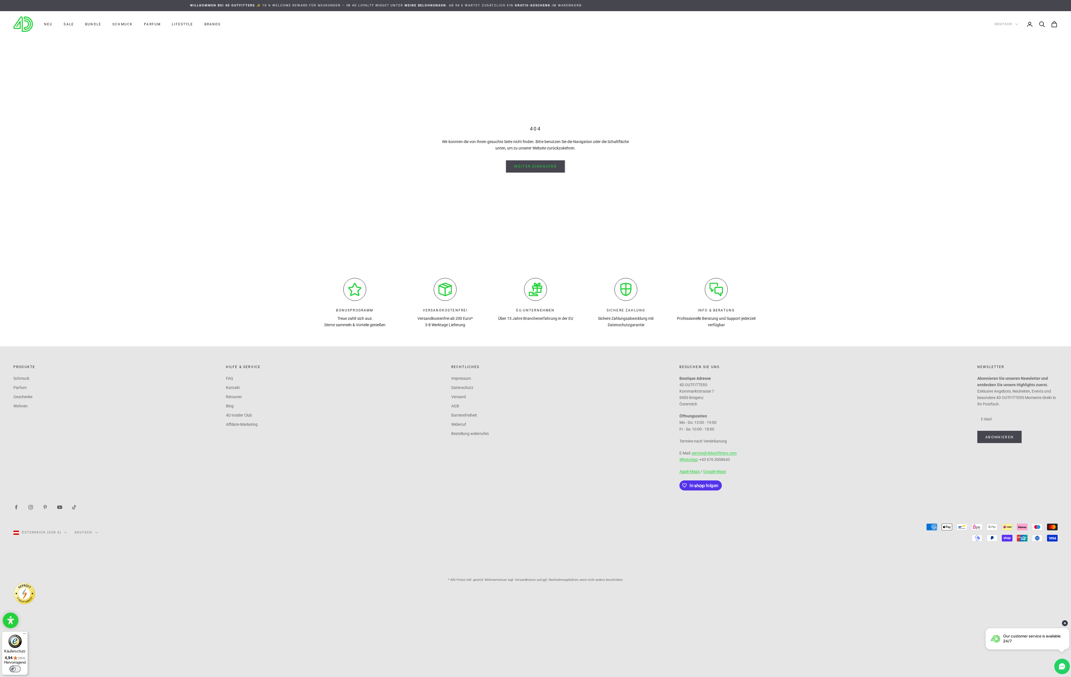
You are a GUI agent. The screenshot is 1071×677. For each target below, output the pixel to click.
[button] (10, 620)
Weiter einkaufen (535, 166)
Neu (48, 24)
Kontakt (233, 387)
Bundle (93, 24)
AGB (455, 406)
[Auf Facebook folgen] (16, 507)
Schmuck (122, 24)
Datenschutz (462, 387)
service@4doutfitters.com (714, 453)
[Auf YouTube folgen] (59, 507)
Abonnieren (999, 437)
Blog (230, 406)
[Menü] (24, 635)
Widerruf (458, 424)
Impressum (461, 378)
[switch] (15, 669)
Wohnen (20, 406)
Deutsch (1003, 24)
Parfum (152, 24)
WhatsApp (688, 459)
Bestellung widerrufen (470, 433)
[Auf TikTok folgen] (74, 507)
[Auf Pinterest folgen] (45, 507)
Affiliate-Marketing (242, 424)
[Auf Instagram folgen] (30, 507)
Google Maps (714, 471)
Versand (458, 397)
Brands (212, 24)
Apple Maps (689, 471)
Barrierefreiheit (464, 415)
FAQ (229, 378)
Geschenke (22, 397)
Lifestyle (182, 24)
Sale (69, 24)
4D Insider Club (239, 415)
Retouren (234, 397)
